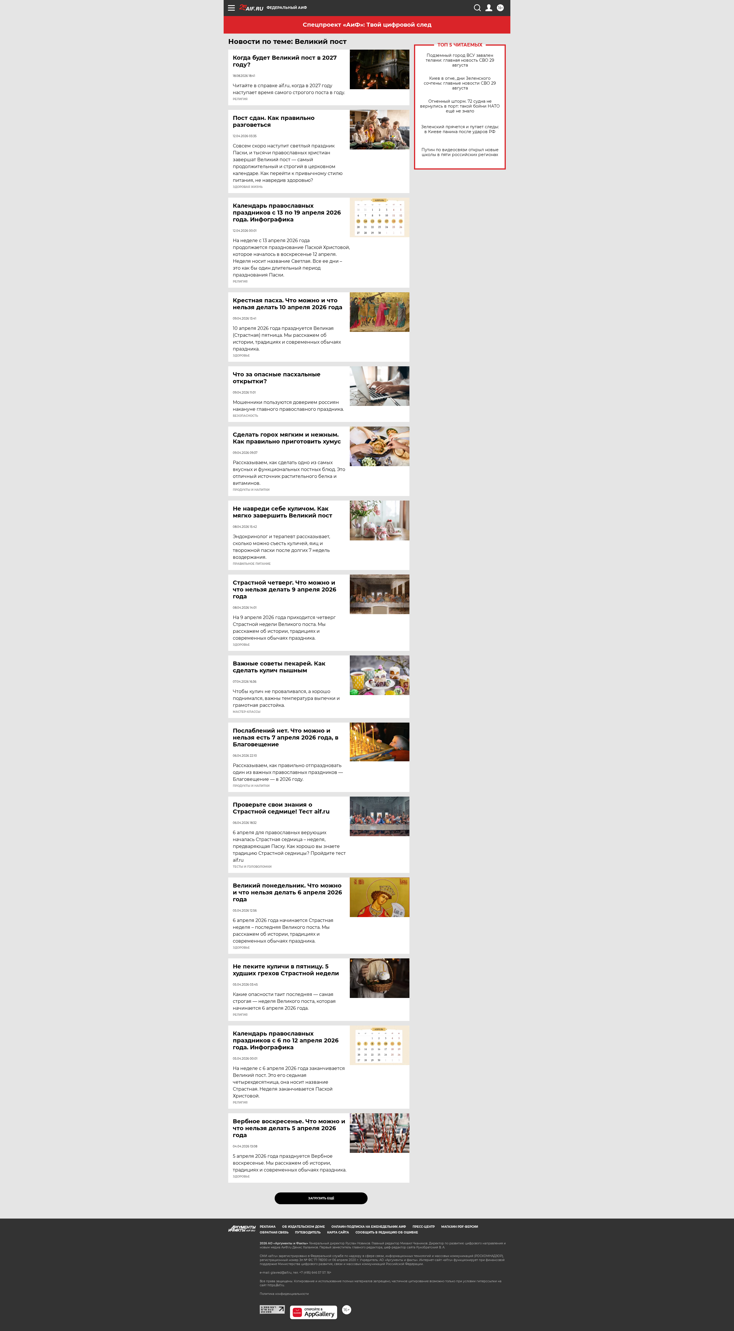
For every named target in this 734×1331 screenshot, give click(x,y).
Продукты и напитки (251, 490)
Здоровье (241, 355)
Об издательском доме (303, 1227)
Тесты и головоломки (252, 866)
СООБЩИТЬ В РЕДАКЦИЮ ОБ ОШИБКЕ (387, 1232)
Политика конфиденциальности (284, 1294)
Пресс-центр (424, 1227)
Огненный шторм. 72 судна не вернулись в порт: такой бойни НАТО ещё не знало (460, 106)
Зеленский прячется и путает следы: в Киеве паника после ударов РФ (460, 129)
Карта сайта (338, 1232)
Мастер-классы (246, 712)
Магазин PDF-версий (459, 1227)
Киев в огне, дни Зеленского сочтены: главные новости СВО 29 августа (460, 83)
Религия (240, 99)
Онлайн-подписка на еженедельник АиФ (368, 1227)
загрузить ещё (321, 1198)
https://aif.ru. (276, 1285)
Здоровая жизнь (248, 187)
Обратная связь (274, 1232)
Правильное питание (252, 564)
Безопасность (245, 416)
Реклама (268, 1227)
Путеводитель (308, 1232)
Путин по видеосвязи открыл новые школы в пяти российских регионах (460, 152)
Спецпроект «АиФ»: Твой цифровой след (367, 24)
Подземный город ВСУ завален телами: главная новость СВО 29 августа (460, 60)
